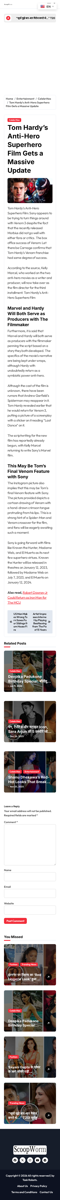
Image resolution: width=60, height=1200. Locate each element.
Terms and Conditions (24, 1192)
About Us (22, 1186)
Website (9, 903)
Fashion (13, 964)
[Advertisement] (30, 57)
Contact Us (46, 1192)
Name (7, 870)
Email (7, 886)
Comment (11, 822)
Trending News (29, 964)
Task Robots (29, 1180)
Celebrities (14, 120)
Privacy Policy (38, 1186)
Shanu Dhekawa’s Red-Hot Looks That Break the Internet (28, 782)
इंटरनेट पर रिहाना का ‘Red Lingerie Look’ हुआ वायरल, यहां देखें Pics (24, 979)
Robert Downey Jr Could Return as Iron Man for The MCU (28, 597)
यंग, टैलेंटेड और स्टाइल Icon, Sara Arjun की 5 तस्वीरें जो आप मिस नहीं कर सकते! (28, 731)
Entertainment (32, 771)
